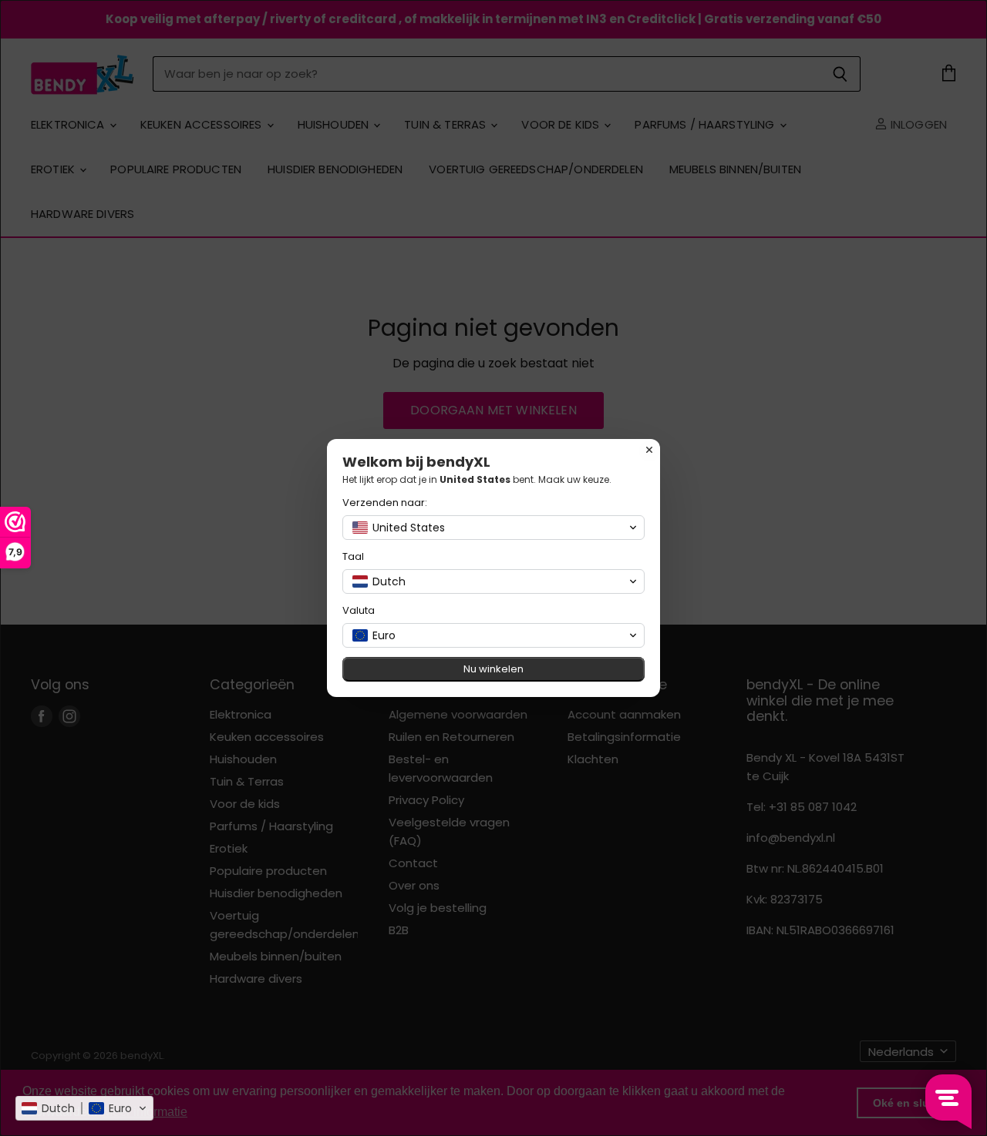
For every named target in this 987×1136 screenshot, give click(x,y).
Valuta (358, 610)
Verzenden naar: (384, 502)
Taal (353, 556)
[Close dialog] (649, 449)
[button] (84, 1108)
